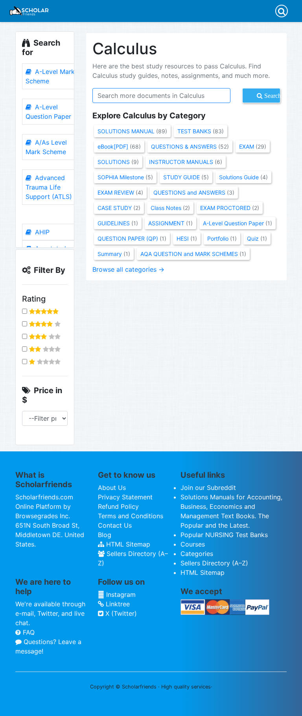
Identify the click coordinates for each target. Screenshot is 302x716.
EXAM (252, 146)
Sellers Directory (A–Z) (214, 563)
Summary (114, 253)
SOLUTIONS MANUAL (132, 131)
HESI (187, 238)
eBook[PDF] (119, 146)
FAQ (28, 632)
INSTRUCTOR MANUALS (185, 161)
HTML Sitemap (127, 544)
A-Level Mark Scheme (50, 76)
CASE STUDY (119, 207)
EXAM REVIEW (120, 192)
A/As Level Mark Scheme (46, 147)
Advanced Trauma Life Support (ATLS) (49, 187)
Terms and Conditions (130, 516)
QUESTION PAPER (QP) (132, 238)
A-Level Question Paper (48, 111)
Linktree (117, 604)
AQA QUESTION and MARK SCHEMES (193, 253)
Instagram (120, 594)
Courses (192, 544)
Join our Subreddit (208, 487)
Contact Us (115, 525)
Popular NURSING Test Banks (224, 535)
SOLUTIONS (118, 161)
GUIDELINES (118, 223)
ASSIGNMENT (170, 223)
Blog (104, 535)
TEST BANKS (200, 131)
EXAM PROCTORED (229, 207)
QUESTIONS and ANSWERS (193, 192)
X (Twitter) (120, 613)
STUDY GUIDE (186, 177)
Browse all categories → (128, 269)
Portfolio (222, 238)
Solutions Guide (243, 177)
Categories (196, 554)
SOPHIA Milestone (125, 177)
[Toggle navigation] (282, 11)
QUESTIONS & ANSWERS (190, 146)
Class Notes (170, 207)
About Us (112, 487)
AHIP (41, 232)
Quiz (257, 238)
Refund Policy (118, 506)
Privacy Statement (125, 497)
